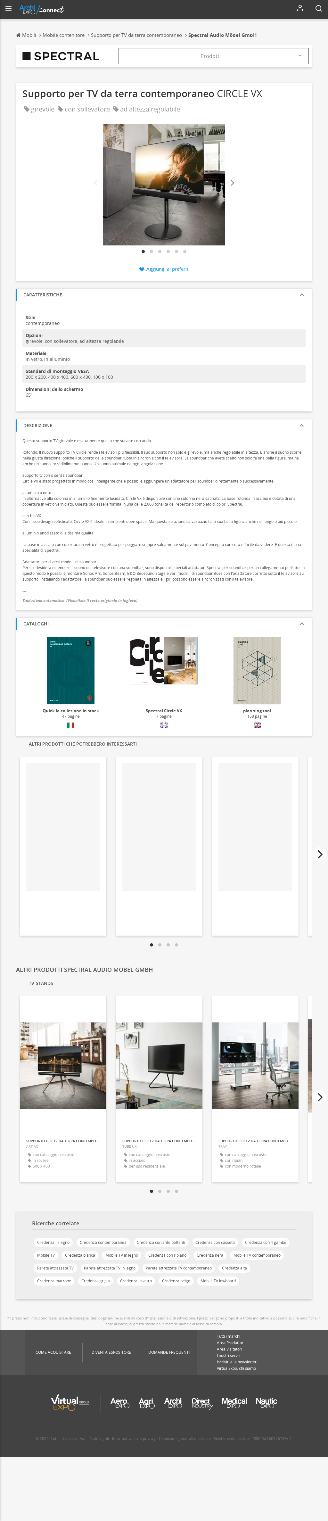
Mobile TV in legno (121, 1255)
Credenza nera (210, 1255)
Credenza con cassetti (215, 1242)
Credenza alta (234, 1268)
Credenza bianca (80, 1255)
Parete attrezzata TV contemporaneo (179, 1268)
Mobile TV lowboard (218, 1281)
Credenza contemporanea (103, 1242)
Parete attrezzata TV (55, 1268)
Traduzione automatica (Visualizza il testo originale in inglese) (79, 600)
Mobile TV (46, 1255)
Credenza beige (176, 1281)
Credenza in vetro (136, 1281)
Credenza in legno (53, 1242)
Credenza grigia (95, 1281)
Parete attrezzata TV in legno (109, 1268)
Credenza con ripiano (167, 1255)
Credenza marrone (54, 1281)
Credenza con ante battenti (161, 1242)
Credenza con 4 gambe (265, 1242)
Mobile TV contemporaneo (257, 1255)
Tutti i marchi (228, 1336)
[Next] (232, 183)
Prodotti (211, 56)
